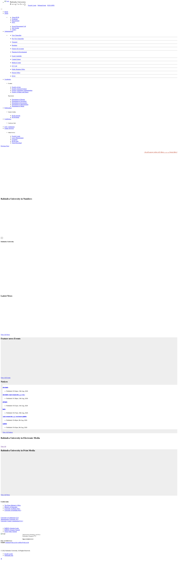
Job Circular (15, 28)
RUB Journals (16, 115)
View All (3, 446)
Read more (38, 326)
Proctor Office (16, 72)
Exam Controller (17, 56)
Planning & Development (19, 52)
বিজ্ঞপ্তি (4, 409)
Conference (7, 119)
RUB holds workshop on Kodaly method (46, 365)
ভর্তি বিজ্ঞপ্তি (5, 402)
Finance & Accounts (18, 48)
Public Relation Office (18, 69)
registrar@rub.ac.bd (11, 542)
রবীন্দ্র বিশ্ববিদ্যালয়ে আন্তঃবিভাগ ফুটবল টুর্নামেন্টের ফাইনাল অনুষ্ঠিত (18, 458)
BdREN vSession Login (11, 528)
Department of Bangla (18, 99)
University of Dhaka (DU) (12, 508)
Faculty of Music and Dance (20, 92)
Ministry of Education (10, 507)
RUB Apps (15, 141)
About (6, 13)
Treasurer (14, 42)
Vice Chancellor (16, 35)
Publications (8, 108)
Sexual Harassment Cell (19, 26)
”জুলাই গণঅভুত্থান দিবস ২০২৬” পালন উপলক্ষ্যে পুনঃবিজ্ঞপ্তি (15, 416)
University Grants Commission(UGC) (12, 521)
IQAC (14, 76)
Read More (40, 376)
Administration (8, 31)
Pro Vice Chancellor (18, 38)
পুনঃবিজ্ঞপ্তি (5, 424)
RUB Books (15, 117)
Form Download (17, 143)
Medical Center (16, 62)
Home (6, 12)
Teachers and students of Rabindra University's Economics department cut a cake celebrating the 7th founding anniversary (52, 476)
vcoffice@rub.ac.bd (23, 542)
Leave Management (17, 138)
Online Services (9, 128)
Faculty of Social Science (19, 89)
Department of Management (20, 104)
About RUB (15, 17)
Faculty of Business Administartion (22, 90)
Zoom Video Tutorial (10, 531)
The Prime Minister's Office (12, 505)
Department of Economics (19, 103)
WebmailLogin (8, 555)
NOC (13, 22)
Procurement (15, 20)
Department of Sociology (19, 101)
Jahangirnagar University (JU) (9, 519)
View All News (5, 334)
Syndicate (15, 19)
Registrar (14, 45)
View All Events (5, 377)
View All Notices (8, 432)
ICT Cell (14, 66)
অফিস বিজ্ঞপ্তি (5, 387)
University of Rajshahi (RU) (12, 510)
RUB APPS (50, 5)
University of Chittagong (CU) (10, 517)
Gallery (14, 29)
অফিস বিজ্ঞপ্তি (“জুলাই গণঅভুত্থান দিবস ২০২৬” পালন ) (14, 395)
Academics (7, 79)
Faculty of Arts (16, 87)
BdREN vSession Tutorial (12, 530)
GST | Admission (9, 127)
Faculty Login (32, 5)
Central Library (16, 59)
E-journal (14, 139)
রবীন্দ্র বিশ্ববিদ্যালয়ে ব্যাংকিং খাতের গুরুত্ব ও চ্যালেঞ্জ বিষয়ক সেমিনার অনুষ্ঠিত (21, 467)
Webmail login (42, 5)
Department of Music (18, 106)
